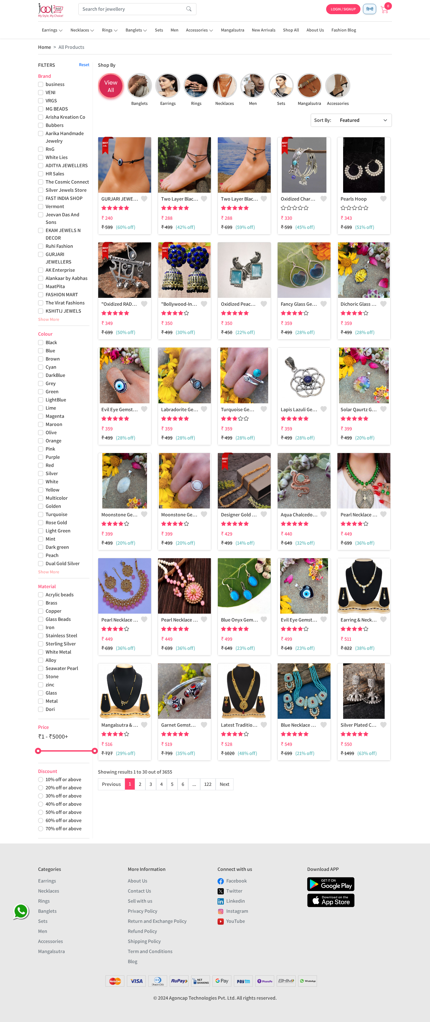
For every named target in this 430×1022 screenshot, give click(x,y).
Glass (51, 693)
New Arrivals (263, 30)
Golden (53, 506)
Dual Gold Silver (63, 563)
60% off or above (64, 820)
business (55, 84)
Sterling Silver (61, 643)
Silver (52, 473)
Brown (53, 358)
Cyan (51, 367)
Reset (84, 64)
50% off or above (64, 812)
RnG (50, 149)
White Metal (58, 652)
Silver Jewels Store (66, 190)
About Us (315, 30)
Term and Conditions (150, 951)
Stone (52, 676)
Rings (107, 30)
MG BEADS (57, 108)
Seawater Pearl (62, 668)
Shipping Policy (144, 941)
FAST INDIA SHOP (64, 198)
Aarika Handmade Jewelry (65, 137)
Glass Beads (58, 619)
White (52, 481)
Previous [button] (111, 784)
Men (174, 30)
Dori (50, 709)
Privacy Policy (142, 911)
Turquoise (56, 514)
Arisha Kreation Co (65, 117)
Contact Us (139, 891)
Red (50, 465)
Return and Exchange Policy (157, 921)
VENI (50, 92)
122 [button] (208, 784)
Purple (53, 457)
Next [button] (224, 784)
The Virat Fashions (65, 302)
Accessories (197, 30)
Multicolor (57, 498)
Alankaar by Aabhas (67, 278)
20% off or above (64, 787)
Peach (52, 555)
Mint (50, 539)
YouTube (235, 921)
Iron (50, 627)
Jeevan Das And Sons (62, 218)
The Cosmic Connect (67, 182)
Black (51, 342)
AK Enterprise (60, 270)
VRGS (51, 100)
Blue (50, 350)
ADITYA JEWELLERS (67, 165)
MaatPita (55, 286)
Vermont (55, 206)
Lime (51, 408)
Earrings (49, 30)
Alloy (51, 660)
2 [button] (140, 784)
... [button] (194, 784)
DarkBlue (55, 375)
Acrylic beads (60, 594)
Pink (50, 449)
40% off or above (64, 804)
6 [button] (183, 784)
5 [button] (172, 784)
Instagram (237, 911)
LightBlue (56, 399)
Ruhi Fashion (59, 246)
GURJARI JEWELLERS (58, 258)
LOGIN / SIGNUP (343, 9)
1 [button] (130, 784)
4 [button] (161, 784)
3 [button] (151, 784)
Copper (53, 611)
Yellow (52, 489)
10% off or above (63, 779)
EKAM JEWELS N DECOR (63, 234)
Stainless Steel (61, 635)
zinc (50, 684)
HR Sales (55, 173)
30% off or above (64, 795)
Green (52, 391)
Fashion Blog (343, 30)
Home (44, 47)
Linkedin (235, 901)
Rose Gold (56, 522)
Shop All (291, 30)
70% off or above (64, 828)
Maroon (54, 424)
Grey (51, 383)
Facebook (236, 880)
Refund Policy (142, 931)
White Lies (57, 157)
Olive (51, 432)
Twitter (234, 891)
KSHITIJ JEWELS (63, 311)
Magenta (55, 416)
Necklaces (80, 30)
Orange (53, 440)
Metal (52, 701)
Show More (48, 319)
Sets (159, 30)
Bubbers (55, 125)
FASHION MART (62, 294)
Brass (51, 602)
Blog (132, 961)
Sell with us (140, 901)
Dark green (57, 547)
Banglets (134, 30)
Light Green (58, 530)
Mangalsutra (232, 30)
